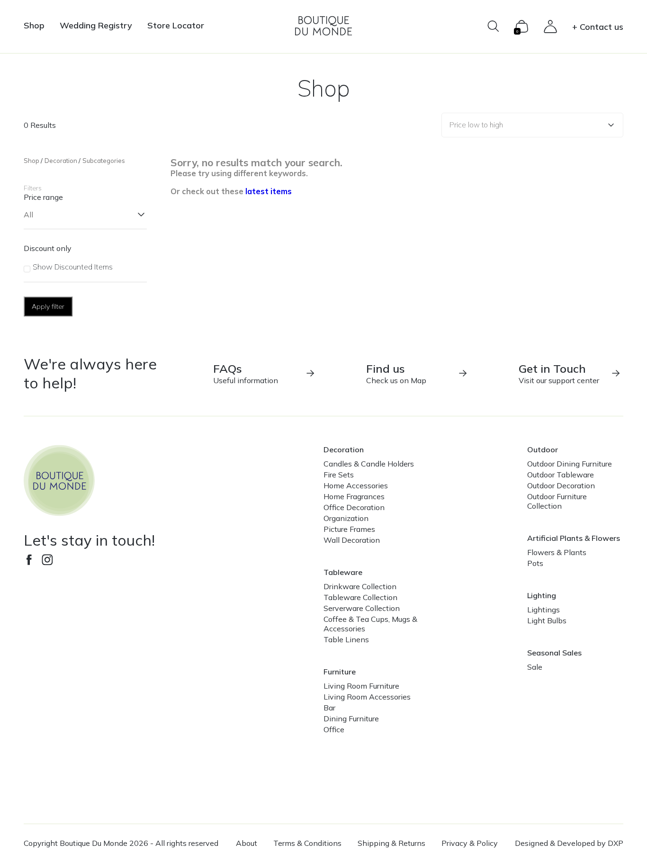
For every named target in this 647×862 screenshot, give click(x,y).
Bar (329, 707)
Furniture (340, 671)
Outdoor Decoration (561, 485)
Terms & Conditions (307, 843)
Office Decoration (354, 507)
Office (334, 729)
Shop (34, 25)
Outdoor (542, 449)
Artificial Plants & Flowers (573, 538)
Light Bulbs (546, 620)
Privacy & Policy (469, 843)
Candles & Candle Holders (369, 463)
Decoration (61, 160)
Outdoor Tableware (560, 474)
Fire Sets (339, 474)
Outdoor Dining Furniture (569, 463)
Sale (534, 667)
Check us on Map (396, 373)
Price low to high (476, 124)
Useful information (245, 373)
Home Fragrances (354, 496)
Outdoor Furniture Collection (557, 501)
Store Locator (175, 25)
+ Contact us (597, 26)
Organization (346, 518)
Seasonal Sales (554, 652)
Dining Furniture (351, 718)
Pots (535, 563)
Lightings (543, 609)
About (246, 843)
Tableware (343, 572)
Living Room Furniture (361, 686)
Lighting (541, 595)
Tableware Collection (360, 597)
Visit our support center (559, 373)
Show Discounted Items (73, 266)
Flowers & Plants (556, 552)
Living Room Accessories (367, 696)
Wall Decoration (352, 540)
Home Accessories (356, 485)
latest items (268, 191)
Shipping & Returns (391, 843)
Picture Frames (349, 529)
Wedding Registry (96, 25)
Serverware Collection (362, 608)
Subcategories (103, 160)
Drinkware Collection (360, 586)
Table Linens (346, 639)
